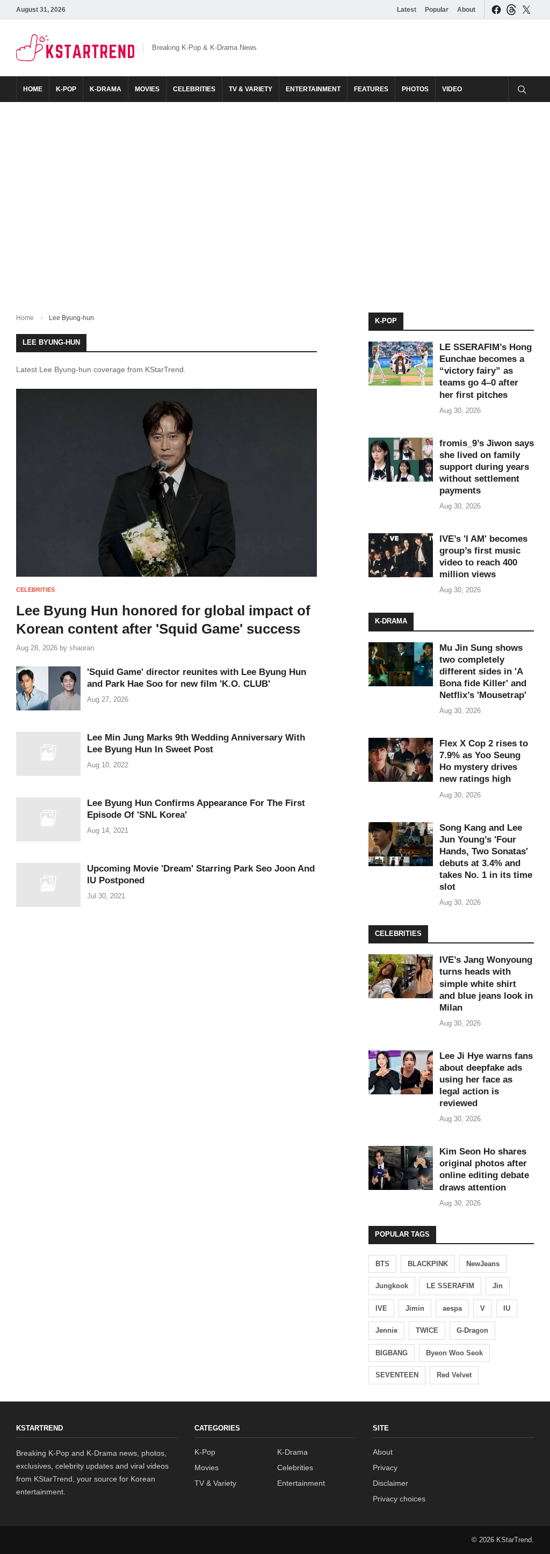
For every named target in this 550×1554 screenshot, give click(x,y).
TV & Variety (250, 89)
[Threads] (511, 9)
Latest (406, 9)
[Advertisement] (275, 199)
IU (506, 1308)
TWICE (427, 1330)
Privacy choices (399, 1498)
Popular (436, 9)
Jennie (386, 1330)
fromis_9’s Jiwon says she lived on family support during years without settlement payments (486, 467)
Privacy (385, 1467)
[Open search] (521, 89)
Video (452, 89)
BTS (382, 1264)
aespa (452, 1308)
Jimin (415, 1308)
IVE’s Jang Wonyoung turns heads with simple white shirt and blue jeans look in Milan (486, 983)
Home (32, 89)
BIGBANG (391, 1353)
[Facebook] (496, 9)
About (466, 9)
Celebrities (194, 89)
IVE (381, 1308)
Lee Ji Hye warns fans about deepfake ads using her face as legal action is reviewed (486, 1079)
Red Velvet (454, 1375)
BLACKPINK (428, 1264)
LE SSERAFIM (450, 1286)
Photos (415, 89)
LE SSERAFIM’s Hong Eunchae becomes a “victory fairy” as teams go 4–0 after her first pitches (485, 371)
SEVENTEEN (396, 1375)
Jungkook (391, 1286)
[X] (526, 9)
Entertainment (313, 89)
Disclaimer (390, 1483)
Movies (147, 89)
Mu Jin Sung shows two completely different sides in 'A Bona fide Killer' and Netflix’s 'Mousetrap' (482, 671)
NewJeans (483, 1264)
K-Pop (66, 89)
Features (371, 89)
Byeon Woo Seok (454, 1353)
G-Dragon (472, 1330)
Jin (498, 1286)
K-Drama (105, 89)
